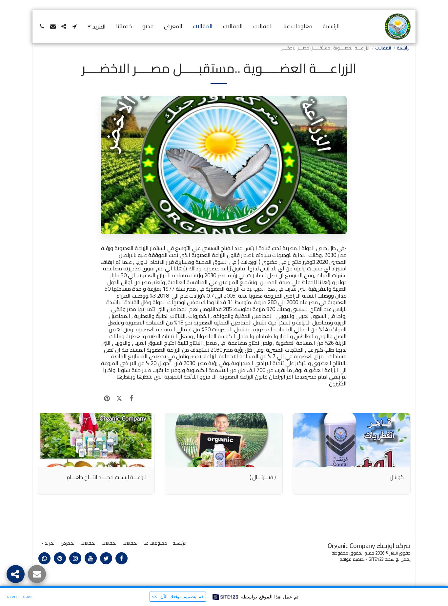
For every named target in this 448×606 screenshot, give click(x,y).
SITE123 (376, 559)
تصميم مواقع (352, 559)
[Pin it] (107, 398)
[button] (75, 26)
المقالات (383, 48)
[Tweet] (119, 398)
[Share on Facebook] (131, 398)
